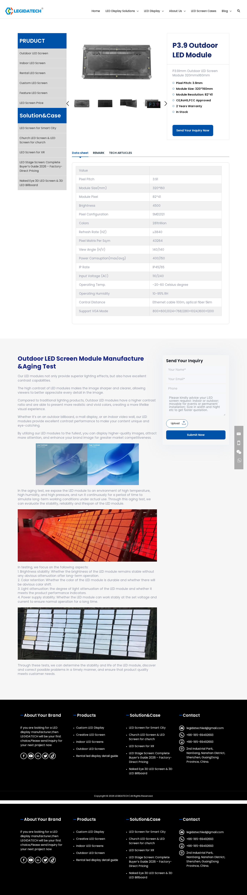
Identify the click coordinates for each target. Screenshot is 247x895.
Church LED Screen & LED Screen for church (37, 140)
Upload (175, 423)
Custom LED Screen (33, 83)
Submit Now (196, 435)
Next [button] (166, 103)
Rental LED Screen (32, 73)
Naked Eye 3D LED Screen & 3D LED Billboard (41, 183)
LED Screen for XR (32, 152)
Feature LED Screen (33, 93)
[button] (239, 11)
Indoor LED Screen (32, 63)
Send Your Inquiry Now (192, 130)
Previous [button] (68, 103)
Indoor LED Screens (89, 742)
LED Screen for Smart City (38, 128)
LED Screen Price (31, 103)
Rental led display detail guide (97, 756)
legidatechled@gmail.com (205, 728)
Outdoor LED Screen (34, 53)
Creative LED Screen (90, 735)
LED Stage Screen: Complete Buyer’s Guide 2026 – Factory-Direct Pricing (41, 166)
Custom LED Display (90, 728)
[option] (116, 62)
